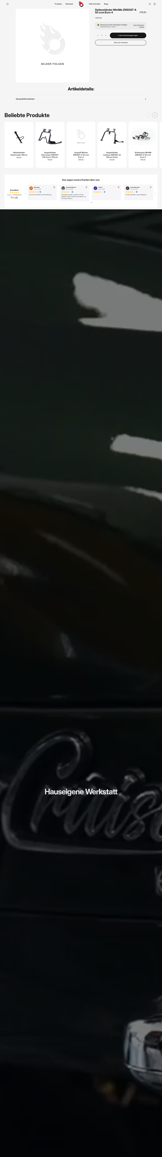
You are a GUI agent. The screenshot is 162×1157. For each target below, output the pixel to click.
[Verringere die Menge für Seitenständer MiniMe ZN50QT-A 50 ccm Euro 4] (97, 35)
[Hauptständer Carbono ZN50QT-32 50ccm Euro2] (112, 136)
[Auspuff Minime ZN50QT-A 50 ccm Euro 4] (81, 136)
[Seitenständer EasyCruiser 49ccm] (19, 136)
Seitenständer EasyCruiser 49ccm (19, 153)
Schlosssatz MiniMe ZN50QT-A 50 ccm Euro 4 (143, 154)
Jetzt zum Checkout (121, 42)
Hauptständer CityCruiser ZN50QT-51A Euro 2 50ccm (50, 154)
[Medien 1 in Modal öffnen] (52, 45)
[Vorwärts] (155, 115)
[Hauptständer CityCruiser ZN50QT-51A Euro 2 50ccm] (50, 136)
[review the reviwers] (54, 187)
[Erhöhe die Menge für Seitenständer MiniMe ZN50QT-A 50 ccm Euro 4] (106, 35)
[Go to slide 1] (87, 201)
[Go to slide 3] (90, 201)
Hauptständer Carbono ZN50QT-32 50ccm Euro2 (112, 154)
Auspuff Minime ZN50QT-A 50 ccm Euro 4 (81, 154)
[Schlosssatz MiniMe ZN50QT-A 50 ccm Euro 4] (143, 136)
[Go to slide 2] (89, 201)
